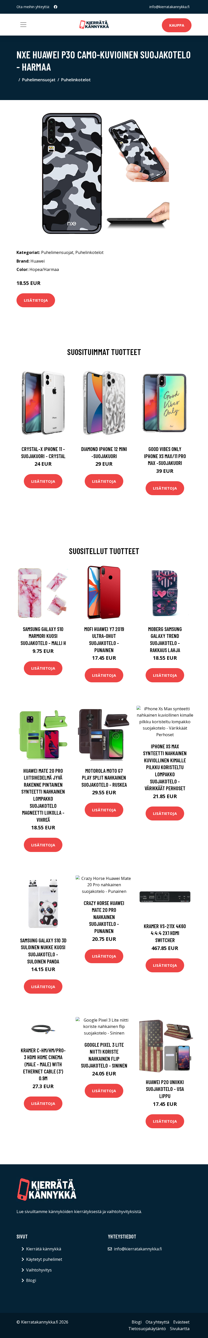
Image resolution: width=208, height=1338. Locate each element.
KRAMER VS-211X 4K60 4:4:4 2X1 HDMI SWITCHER (165, 933)
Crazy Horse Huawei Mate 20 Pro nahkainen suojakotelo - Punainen (104, 917)
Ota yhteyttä (157, 1322)
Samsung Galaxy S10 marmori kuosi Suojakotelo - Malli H (43, 636)
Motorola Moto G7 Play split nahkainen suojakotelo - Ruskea (104, 777)
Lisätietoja (36, 300)
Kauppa (176, 25)
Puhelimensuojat (39, 80)
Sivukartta (179, 1328)
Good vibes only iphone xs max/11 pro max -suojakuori (165, 456)
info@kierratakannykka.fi (169, 6)
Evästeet (181, 1322)
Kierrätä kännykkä (43, 1249)
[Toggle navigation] (23, 24)
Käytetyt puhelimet (44, 1259)
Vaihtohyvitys (39, 1270)
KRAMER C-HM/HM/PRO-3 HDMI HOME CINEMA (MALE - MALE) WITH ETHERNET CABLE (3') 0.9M (43, 1064)
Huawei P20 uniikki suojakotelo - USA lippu (165, 1089)
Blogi (31, 1280)
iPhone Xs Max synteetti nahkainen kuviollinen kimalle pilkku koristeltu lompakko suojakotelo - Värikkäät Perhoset (165, 767)
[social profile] (55, 7)
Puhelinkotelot (76, 80)
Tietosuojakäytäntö (147, 1328)
